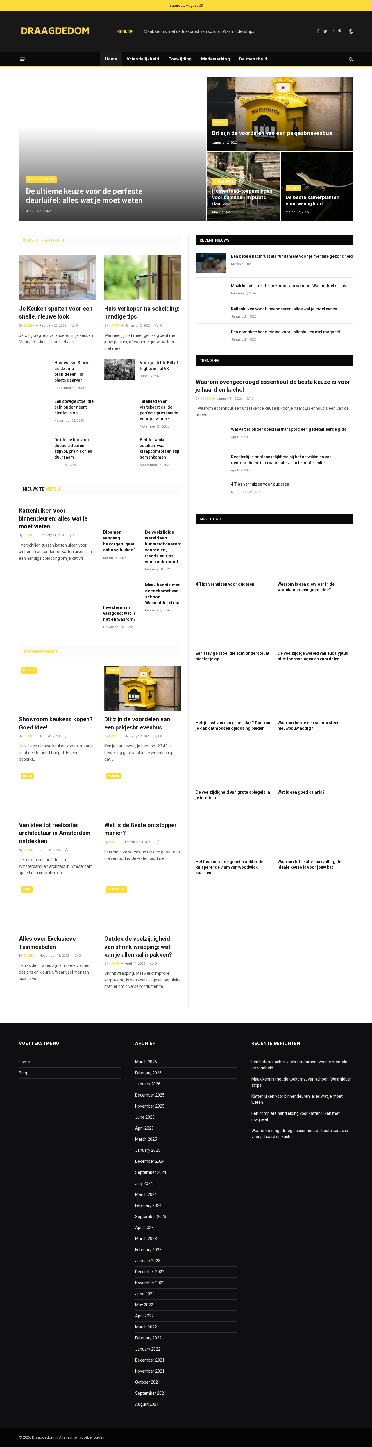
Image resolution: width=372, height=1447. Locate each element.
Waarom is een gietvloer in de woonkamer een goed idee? (306, 587)
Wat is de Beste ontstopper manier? (140, 829)
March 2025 (146, 1139)
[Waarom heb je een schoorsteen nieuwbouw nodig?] (315, 693)
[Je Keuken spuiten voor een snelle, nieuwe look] (57, 277)
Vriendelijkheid (143, 59)
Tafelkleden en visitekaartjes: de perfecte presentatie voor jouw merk (159, 410)
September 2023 (150, 1216)
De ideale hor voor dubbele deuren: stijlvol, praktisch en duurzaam (73, 448)
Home (111, 59)
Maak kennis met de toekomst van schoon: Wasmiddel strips (199, 31)
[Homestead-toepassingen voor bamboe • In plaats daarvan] (243, 186)
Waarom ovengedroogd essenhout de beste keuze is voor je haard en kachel (273, 385)
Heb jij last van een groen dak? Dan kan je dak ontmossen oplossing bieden (233, 725)
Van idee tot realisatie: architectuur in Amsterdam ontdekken (54, 833)
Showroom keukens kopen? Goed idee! (56, 723)
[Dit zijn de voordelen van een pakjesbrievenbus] (280, 114)
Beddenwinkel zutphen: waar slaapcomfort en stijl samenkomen (159, 448)
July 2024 (144, 1183)
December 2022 (149, 1271)
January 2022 (147, 1349)
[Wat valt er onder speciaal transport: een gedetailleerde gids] (211, 436)
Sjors (29, 326)
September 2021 (150, 1393)
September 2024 (150, 1172)
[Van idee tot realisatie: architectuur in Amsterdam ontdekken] (57, 794)
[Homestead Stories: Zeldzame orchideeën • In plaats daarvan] (34, 369)
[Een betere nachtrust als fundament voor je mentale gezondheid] (211, 263)
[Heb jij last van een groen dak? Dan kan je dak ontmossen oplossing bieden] (233, 693)
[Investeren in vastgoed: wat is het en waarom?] (121, 590)
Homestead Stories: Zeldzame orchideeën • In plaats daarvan (73, 371)
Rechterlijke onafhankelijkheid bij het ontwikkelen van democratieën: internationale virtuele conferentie (281, 460)
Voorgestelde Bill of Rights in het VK (159, 365)
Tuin (26, 889)
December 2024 (149, 1161)
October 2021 (147, 1382)
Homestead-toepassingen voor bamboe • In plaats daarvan (242, 197)
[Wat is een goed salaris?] (315, 762)
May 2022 (144, 1305)
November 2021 (149, 1371)
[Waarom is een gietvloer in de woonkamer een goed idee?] (315, 554)
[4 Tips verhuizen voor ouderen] (211, 491)
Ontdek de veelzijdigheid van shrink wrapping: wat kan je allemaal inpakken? (138, 946)
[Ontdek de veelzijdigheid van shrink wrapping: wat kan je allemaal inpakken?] (142, 907)
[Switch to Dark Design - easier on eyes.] (350, 31)
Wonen (220, 122)
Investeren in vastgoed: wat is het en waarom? (119, 613)
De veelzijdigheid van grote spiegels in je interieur (233, 795)
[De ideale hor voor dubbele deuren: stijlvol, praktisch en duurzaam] (34, 446)
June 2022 (145, 1294)
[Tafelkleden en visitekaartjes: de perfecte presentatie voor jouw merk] (119, 408)
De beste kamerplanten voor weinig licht (312, 200)
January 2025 (147, 1150)
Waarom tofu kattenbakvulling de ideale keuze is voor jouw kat (309, 864)
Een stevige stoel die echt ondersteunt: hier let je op (74, 407)
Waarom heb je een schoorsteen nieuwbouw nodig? (308, 725)
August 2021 (147, 1404)
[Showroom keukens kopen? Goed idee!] (57, 688)
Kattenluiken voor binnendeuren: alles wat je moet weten (53, 518)
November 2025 (149, 1106)
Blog (23, 1073)
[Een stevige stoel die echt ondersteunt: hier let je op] (34, 408)
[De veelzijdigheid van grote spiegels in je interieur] (233, 762)
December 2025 (149, 1095)
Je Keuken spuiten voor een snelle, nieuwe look (55, 312)
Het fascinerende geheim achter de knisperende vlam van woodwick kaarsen (229, 867)
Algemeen (116, 889)
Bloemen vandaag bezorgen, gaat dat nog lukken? (119, 541)
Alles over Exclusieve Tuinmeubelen (47, 942)
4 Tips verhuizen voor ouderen (260, 484)
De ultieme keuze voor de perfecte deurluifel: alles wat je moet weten (84, 196)
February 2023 (148, 1249)
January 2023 (147, 1260)
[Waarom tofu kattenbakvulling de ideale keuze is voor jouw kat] (315, 831)
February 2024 (148, 1205)
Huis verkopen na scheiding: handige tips (141, 312)
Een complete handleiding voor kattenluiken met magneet (285, 332)
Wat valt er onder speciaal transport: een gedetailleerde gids (288, 429)
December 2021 (149, 1360)
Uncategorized (41, 179)
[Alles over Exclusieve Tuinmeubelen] (57, 907)
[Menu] (22, 58)
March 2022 (146, 1327)
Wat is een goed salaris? (301, 792)
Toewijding (180, 59)
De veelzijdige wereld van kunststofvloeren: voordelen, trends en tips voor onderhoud (163, 547)
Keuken (29, 670)
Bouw (27, 775)
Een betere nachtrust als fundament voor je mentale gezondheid (292, 256)
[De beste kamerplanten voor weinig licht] (317, 186)
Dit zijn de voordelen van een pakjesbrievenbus (272, 133)
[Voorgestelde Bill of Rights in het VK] (119, 369)
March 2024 (146, 1194)
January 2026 (147, 1084)
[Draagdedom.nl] (55, 31)
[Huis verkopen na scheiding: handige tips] (142, 277)
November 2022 (149, 1282)
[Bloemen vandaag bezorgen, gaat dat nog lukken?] (121, 514)
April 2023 (144, 1227)
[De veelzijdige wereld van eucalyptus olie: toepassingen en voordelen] (315, 623)
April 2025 (144, 1128)
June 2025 (145, 1117)
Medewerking (215, 59)
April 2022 (144, 1316)
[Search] (350, 59)
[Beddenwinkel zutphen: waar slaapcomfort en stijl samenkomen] (119, 446)
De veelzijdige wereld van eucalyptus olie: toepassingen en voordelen (313, 656)
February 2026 (148, 1073)
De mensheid (253, 59)
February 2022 (148, 1338)
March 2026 (146, 1062)
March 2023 (146, 1238)
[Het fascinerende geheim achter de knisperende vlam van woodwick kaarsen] (233, 831)
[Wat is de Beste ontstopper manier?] (142, 794)
